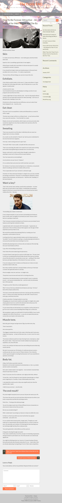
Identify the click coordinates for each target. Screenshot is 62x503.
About (17, 14)
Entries (46, 94)
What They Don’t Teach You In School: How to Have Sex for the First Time (22, 452)
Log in (44, 91)
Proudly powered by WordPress (31, 499)
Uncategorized (47, 81)
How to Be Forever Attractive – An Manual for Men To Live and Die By (50, 47)
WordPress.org (47, 99)
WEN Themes (37, 500)
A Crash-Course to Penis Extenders (27, 457)
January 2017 (46, 72)
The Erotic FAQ (31, 4)
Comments (47, 96)
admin (17, 26)
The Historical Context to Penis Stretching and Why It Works (50, 36)
